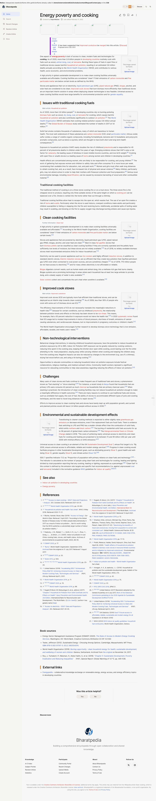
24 (77, 384)
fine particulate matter (99, 232)
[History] (124, 15)
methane (72, 428)
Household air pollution (59, 108)
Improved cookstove (88, 45)
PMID (105, 536)
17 (83, 274)
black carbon (85, 428)
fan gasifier (100, 243)
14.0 (45, 586)
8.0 (45, 555)
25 (92, 427)
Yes (82, 696)
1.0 (45, 499)
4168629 (99, 536)
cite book (71, 600)
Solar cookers (45, 280)
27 (97, 439)
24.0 (95, 576)
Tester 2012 (48, 559)
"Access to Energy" (77, 516)
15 (109, 261)
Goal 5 (69, 453)
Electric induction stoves (70, 259)
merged (103, 45)
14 (97, 251)
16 (68, 264)
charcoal (83, 387)
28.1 (98, 589)
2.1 (47, 505)
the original (107, 652)
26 (99, 430)
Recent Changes (64, 767)
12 (52, 235)
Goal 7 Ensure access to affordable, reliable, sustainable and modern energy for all (112, 614)
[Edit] (120, 15)
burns (86, 156)
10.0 (45, 562)
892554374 (73, 645)
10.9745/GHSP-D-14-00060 (112, 533)
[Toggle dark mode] (146, 6)
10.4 (56, 562)
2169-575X (131, 533)
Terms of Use (97, 773)
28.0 (95, 589)
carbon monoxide (117, 78)
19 (79, 302)
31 (115, 468)
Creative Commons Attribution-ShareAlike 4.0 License (62, 785)
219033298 (113, 558)
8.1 (47, 555)
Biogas (42, 269)
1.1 (47, 499)
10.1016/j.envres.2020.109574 (105, 555)
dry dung (67, 115)
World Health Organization (77, 68)
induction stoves (115, 256)
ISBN (44, 645)
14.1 (48, 586)
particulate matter (118, 134)
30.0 (95, 612)
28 (107, 447)
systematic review (125, 316)
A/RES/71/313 (107, 598)
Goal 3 (48, 453)
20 (50, 310)
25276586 (111, 536)
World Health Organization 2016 (62, 506)
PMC (94, 536)
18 (83, 300)
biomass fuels (45, 115)
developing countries (91, 59)
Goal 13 (92, 453)
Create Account (64, 773)
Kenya (106, 384)
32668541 (100, 558)
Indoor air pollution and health (104, 561)
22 (90, 357)
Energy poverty (49, 486)
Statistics (28, 773)
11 (61, 229)
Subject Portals (30, 767)
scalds (56, 203)
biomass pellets (50, 246)
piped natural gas (106, 86)
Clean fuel (59, 223)
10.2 (51, 562)
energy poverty (58, 56)
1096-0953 (125, 555)
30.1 (98, 612)
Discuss (139, 6)
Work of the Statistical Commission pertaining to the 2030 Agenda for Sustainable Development (113, 595)
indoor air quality (103, 469)
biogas (122, 86)
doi (100, 533)
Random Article (30, 770)
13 (102, 248)
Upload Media (63, 770)
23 (133, 367)
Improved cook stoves (80, 89)
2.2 (49, 505)
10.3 (53, 562)
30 (124, 463)
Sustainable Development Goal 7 (101, 444)
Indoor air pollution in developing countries (60, 483)
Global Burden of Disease (62, 124)
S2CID (107, 558)
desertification (73, 175)
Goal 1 (114, 450)
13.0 (45, 582)
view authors (78, 787)
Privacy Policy (97, 770)
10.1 (48, 562)
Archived (46, 549)
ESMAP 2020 (49, 543)
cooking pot (121, 193)
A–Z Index (28, 763)
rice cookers (87, 256)
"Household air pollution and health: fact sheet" (61, 510)
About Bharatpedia (99, 763)
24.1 (98, 576)
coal (69, 62)
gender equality (116, 94)
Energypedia (48, 672)
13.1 (48, 582)
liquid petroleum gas (85, 86)
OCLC (66, 645)
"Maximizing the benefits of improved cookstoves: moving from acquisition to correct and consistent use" (114, 527)
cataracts (52, 153)
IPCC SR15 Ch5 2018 (101, 587)
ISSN (124, 533)
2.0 (45, 505)
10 (83, 242)
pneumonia (108, 147)
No (95, 696)
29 (97, 452)
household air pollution (76, 65)
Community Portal (65, 763)
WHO (83, 469)
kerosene (77, 62)
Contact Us (96, 767)
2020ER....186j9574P (123, 553)
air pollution (100, 118)
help (54, 603)
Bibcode (112, 553)
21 (134, 321)
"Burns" (47, 547)
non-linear (102, 313)
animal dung (61, 62)
